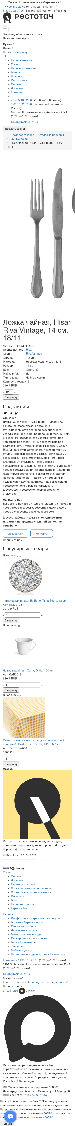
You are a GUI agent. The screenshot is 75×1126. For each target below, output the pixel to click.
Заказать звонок (15, 128)
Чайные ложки (19, 139)
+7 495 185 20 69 (14, 6)
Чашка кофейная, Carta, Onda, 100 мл (28, 670)
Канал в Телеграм (15, 982)
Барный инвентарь (23, 942)
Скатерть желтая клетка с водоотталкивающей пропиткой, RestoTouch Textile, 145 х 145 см (33, 742)
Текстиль (17, 946)
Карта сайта (19, 908)
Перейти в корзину (15, 52)
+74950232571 (39, 1095)
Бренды (16, 72)
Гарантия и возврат (23, 884)
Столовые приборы (51, 135)
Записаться (15, 533)
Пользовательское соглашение (31, 888)
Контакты (17, 92)
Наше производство (24, 68)
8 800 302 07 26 (14, 10)
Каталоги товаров (22, 904)
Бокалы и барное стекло (27, 922)
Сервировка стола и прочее (29, 938)
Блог (14, 900)
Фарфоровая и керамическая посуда (35, 918)
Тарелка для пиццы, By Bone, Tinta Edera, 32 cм (34, 600)
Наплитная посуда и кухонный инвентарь (38, 954)
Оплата (16, 84)
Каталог (8, 914)
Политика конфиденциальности (32, 892)
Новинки (16, 76)
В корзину (11, 397)
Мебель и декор (21, 950)
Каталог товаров (23, 135)
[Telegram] (11, 413)
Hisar (29, 349)
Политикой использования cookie (31, 1117)
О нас (15, 64)
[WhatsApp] (16, 413)
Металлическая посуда (26, 934)
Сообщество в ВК (56, 982)
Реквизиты (17, 896)
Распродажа (19, 80)
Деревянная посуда (24, 930)
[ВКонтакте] (5, 413)
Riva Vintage (34, 353)
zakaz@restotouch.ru (24, 122)
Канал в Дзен (36, 982)
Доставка (17, 88)
